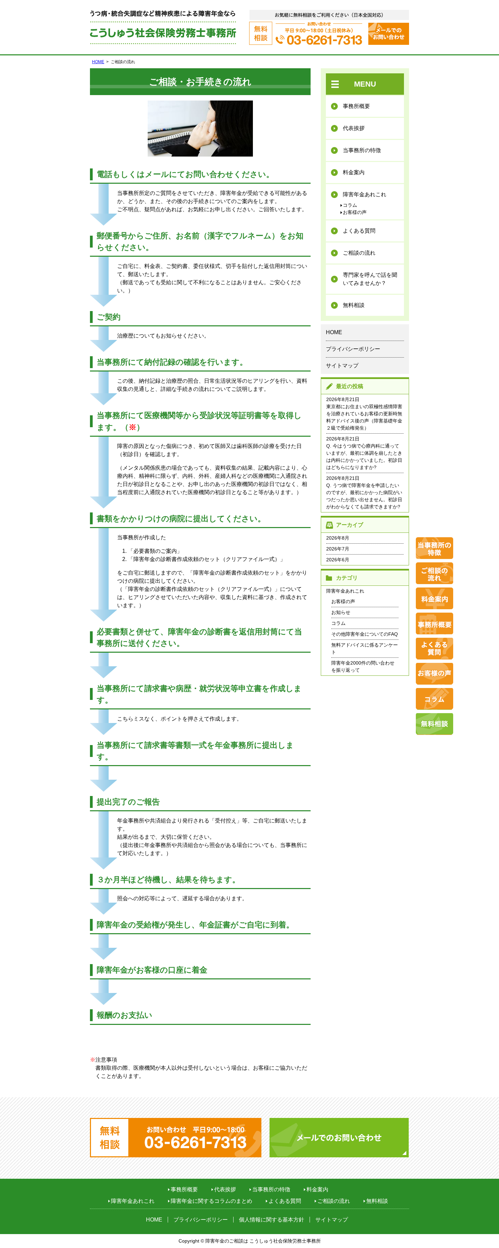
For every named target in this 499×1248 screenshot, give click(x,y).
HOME (98, 61)
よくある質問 (359, 231)
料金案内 (354, 172)
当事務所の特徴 (362, 150)
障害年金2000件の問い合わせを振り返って (362, 666)
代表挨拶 (354, 128)
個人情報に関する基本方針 (271, 1220)
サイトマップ (342, 365)
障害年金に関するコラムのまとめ (211, 1201)
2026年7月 (337, 548)
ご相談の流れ (359, 253)
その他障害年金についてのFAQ (364, 634)
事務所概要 (356, 106)
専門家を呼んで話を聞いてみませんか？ (370, 279)
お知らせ (340, 612)
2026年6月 (337, 559)
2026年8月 (337, 538)
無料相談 (354, 305)
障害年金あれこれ (364, 194)
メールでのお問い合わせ (388, 34)
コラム (350, 205)
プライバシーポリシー (353, 349)
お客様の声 (355, 212)
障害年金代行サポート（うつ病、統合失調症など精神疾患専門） (163, 27)
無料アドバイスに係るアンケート (364, 648)
